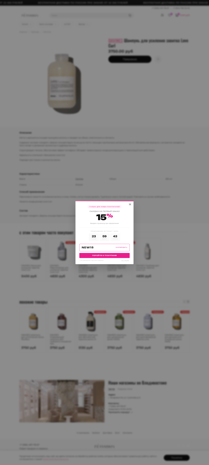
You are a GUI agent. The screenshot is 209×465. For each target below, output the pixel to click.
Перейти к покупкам (104, 255)
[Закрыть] (130, 204)
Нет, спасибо (125, 260)
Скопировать (121, 247)
